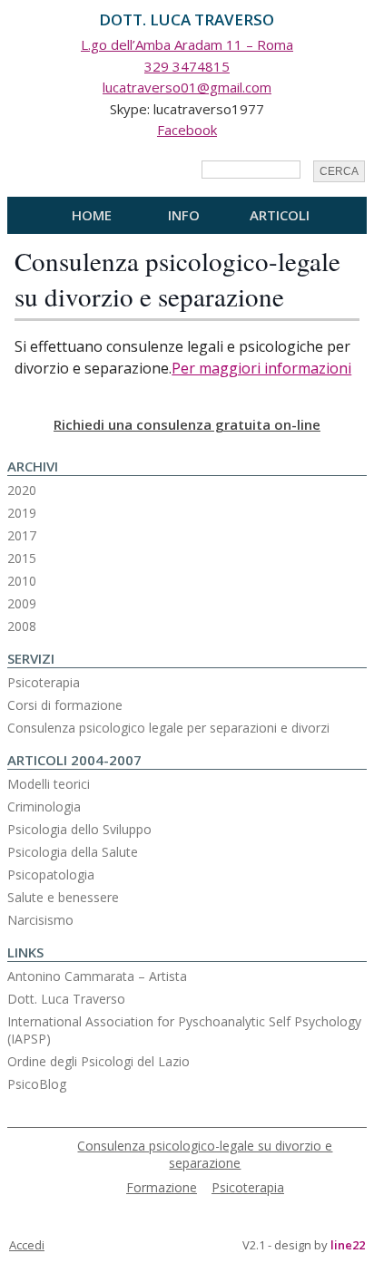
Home (92, 215)
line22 (347, 1245)
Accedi (26, 1245)
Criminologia (44, 806)
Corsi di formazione (65, 705)
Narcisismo (40, 919)
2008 (21, 626)
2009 (21, 603)
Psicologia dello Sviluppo (79, 829)
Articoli (280, 215)
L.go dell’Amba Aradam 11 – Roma (187, 44)
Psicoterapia (43, 682)
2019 (21, 512)
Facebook (187, 130)
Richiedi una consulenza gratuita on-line (187, 424)
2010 (21, 580)
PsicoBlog (36, 1084)
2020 (21, 490)
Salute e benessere (63, 897)
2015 (21, 558)
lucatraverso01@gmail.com (187, 87)
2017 (21, 535)
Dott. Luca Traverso (66, 998)
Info (184, 215)
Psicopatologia (50, 874)
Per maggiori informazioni (261, 368)
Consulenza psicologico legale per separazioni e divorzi (168, 727)
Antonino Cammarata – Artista (97, 976)
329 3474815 (187, 66)
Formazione (161, 1187)
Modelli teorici (48, 783)
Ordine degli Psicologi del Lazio (98, 1061)
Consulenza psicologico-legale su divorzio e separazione (177, 278)
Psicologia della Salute (72, 851)
